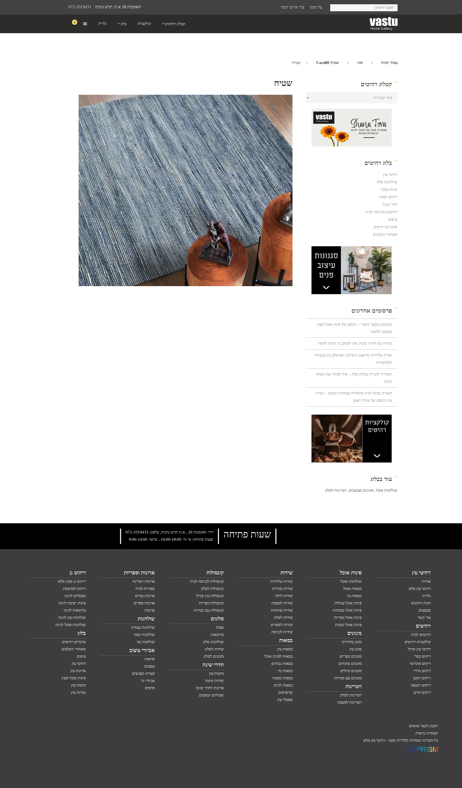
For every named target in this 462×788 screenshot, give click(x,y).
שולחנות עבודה (143, 627)
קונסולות (215, 572)
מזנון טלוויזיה (352, 642)
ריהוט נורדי (422, 671)
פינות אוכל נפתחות (347, 610)
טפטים (149, 666)
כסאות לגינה (283, 685)
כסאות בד (285, 671)
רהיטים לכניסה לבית (381, 212)
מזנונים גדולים (351, 671)
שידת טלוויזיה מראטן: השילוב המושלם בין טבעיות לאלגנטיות (353, 359)
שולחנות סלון (387, 182)
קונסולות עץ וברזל (210, 596)
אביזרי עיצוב (142, 650)
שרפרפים (285, 692)
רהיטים (423, 626)
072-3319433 (79, 7)
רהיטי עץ (390, 174)
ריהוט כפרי (422, 656)
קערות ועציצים (143, 673)
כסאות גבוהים (282, 663)
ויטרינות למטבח (349, 702)
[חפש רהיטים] (336, 7)
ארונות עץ (78, 671)
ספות (220, 627)
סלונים (217, 619)
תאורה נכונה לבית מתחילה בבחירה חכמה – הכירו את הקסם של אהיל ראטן (353, 397)
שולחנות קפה (144, 634)
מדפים (150, 688)
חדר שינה (389, 204)
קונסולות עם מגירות (209, 610)
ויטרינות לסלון (336, 490)
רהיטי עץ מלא (420, 588)
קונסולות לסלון (212, 588)
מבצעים (425, 610)
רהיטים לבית (421, 634)
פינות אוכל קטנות (348, 625)
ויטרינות (353, 686)
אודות (426, 581)
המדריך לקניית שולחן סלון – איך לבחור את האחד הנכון (354, 378)
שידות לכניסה (282, 632)
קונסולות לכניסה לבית (207, 581)
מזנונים (354, 633)
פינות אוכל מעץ (74, 678)
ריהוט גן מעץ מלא (72, 581)
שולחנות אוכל (386, 490)
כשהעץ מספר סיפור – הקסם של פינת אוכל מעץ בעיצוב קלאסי (354, 328)
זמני (360, 62)
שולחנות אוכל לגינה (70, 625)
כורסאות (217, 634)
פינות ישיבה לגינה (72, 603)
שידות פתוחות (282, 610)
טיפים (392, 219)
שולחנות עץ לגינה (72, 617)
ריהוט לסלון (388, 197)
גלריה (426, 596)
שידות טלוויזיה (281, 581)
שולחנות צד (146, 642)
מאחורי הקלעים (385, 234)
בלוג (82, 633)
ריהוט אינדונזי (420, 663)
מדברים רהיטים (385, 227)
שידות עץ (78, 692)
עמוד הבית (389, 62)
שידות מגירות (282, 588)
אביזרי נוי (148, 681)
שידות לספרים (282, 625)
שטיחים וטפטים (211, 695)
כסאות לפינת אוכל (278, 656)
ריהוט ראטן (422, 678)
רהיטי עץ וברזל (419, 649)
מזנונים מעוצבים (361, 490)
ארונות (150, 610)
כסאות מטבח (282, 678)
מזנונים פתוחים (350, 663)
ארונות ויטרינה (143, 581)
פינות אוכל (389, 189)
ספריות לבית (145, 588)
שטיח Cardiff (327, 62)
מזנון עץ (355, 649)
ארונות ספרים (144, 603)
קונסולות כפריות (211, 603)
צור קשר (424, 617)
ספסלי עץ (285, 700)
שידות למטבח (282, 603)
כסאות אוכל (352, 588)
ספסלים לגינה (75, 596)
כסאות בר (354, 596)
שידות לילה (284, 596)
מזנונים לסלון (214, 656)
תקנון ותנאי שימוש (423, 726)
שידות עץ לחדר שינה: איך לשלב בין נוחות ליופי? (355, 343)
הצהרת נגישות (426, 733)
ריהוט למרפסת (74, 588)
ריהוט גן (78, 572)
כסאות (286, 640)
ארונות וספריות (139, 572)
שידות (286, 572)
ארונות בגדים (145, 596)
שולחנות (146, 619)
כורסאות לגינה (75, 610)
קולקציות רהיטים (418, 642)
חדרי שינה (213, 665)
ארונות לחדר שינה (210, 688)
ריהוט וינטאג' (420, 685)
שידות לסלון (283, 617)
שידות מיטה (214, 681)
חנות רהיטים (421, 603)
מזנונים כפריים (351, 656)
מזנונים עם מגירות (348, 678)
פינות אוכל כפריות (348, 617)
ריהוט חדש (422, 692)
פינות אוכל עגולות (348, 603)
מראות (150, 659)
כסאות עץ (285, 649)
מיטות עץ (216, 673)
